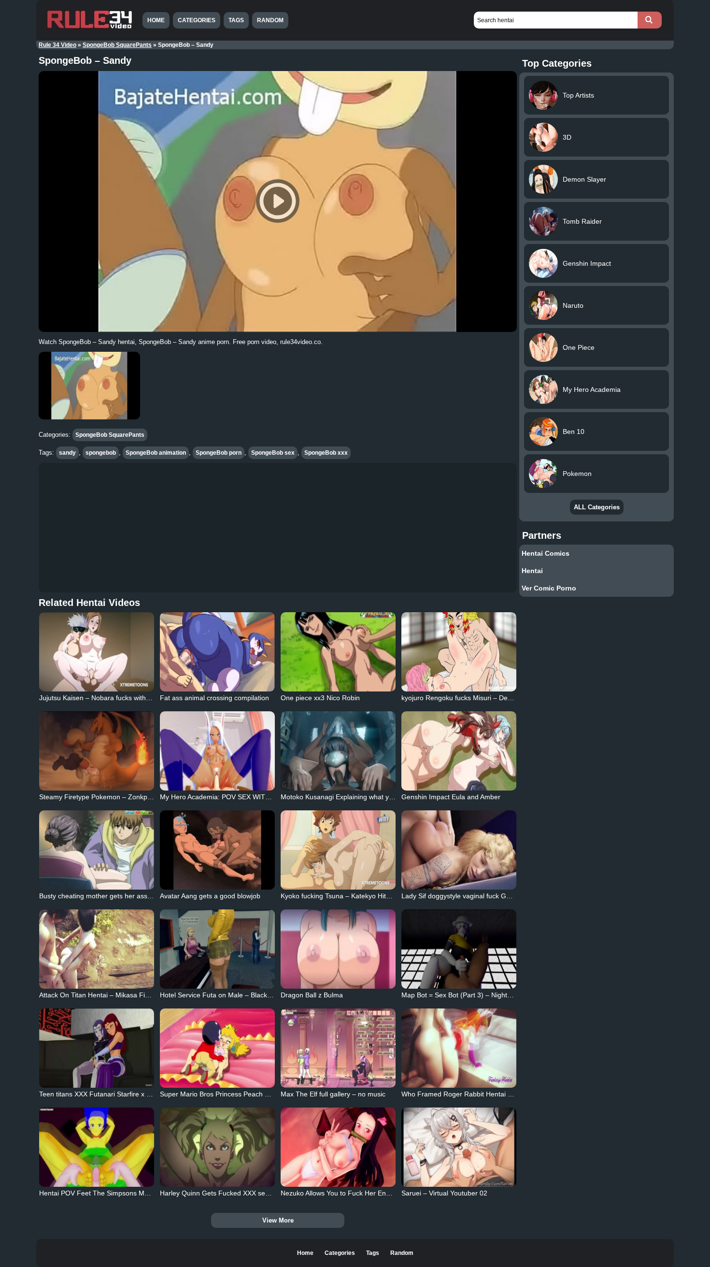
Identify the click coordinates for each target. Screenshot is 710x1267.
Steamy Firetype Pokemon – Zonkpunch (100, 797)
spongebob (100, 452)
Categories (196, 20)
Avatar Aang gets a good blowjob (210, 896)
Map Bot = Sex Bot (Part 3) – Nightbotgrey (465, 995)
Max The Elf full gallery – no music (333, 1094)
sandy (67, 452)
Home (156, 20)
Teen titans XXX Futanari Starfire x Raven (102, 1094)
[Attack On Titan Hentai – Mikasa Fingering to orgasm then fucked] (96, 949)
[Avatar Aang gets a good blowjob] (217, 850)
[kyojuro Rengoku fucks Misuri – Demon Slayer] (458, 651)
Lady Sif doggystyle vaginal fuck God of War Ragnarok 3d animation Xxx (511, 896)
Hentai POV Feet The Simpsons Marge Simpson (113, 1193)
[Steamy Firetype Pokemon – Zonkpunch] (96, 751)
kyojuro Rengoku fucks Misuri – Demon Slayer (471, 698)
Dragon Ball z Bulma (312, 995)
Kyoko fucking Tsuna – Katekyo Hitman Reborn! (353, 896)
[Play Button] (278, 201)
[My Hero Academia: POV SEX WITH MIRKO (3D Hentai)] (217, 751)
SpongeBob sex (273, 452)
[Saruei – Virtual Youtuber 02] (458, 1147)
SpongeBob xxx (326, 452)
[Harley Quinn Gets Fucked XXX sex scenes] (217, 1147)
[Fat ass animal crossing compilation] (217, 651)
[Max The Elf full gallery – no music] (338, 1048)
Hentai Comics (545, 553)
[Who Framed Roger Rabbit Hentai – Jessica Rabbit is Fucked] (458, 1048)
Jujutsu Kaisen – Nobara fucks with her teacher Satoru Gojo (130, 698)
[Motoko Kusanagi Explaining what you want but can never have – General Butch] (338, 751)
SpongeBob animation (156, 452)
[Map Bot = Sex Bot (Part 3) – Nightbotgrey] (458, 949)
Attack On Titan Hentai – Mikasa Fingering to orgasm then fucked (139, 995)
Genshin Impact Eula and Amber (450, 797)
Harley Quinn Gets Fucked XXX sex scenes (226, 1193)
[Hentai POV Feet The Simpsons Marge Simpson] (96, 1147)
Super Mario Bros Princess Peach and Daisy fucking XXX (247, 1094)
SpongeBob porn (218, 452)
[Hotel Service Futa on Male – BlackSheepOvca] (217, 949)
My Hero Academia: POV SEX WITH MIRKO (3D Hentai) (245, 797)
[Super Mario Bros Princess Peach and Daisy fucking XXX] (217, 1048)
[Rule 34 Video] (89, 27)
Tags (236, 20)
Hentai (532, 571)
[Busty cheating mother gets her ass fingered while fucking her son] (96, 850)
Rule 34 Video (57, 45)
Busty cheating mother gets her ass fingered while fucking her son (140, 896)
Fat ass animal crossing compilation (214, 698)
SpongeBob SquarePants (117, 45)
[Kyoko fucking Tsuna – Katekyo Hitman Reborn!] (338, 850)
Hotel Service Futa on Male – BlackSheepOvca (231, 995)
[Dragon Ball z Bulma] (338, 949)
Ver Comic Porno (549, 588)
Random (270, 20)
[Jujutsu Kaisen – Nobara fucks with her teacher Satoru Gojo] (96, 651)
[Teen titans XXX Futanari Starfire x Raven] (96, 1048)
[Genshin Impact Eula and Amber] (458, 751)
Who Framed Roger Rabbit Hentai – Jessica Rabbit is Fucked (495, 1094)
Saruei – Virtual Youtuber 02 (444, 1193)
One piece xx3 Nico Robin (320, 698)
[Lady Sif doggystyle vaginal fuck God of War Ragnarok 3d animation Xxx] (458, 850)
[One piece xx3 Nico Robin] (338, 651)
